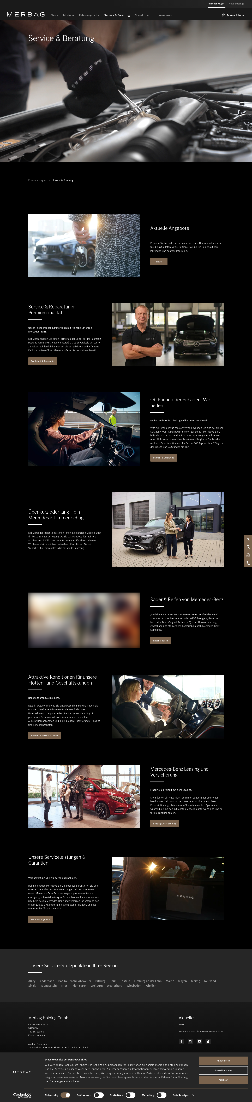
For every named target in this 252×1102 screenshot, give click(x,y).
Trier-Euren (79, 986)
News (159, 261)
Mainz (170, 981)
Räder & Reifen (160, 640)
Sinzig (32, 986)
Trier (64, 986)
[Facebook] (181, 1041)
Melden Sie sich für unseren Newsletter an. (201, 1031)
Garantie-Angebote (40, 919)
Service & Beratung (62, 180)
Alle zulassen (223, 1060)
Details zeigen (181, 1095)
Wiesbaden (134, 986)
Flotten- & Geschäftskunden (44, 735)
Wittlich (150, 986)
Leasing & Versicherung (164, 823)
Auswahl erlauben (223, 1070)
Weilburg (97, 986)
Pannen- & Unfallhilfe (163, 457)
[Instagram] (190, 1041)
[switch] (99, 1095)
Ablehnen (223, 1079)
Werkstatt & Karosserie (42, 361)
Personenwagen (37, 180)
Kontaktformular (37, 1035)
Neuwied (210, 981)
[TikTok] (208, 1041)
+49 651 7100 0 (36, 1031)
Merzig (195, 981)
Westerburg (114, 986)
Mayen (182, 981)
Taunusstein (48, 986)
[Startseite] (27, 14)
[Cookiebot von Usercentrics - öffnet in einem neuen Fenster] (22, 1095)
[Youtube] (199, 1041)
